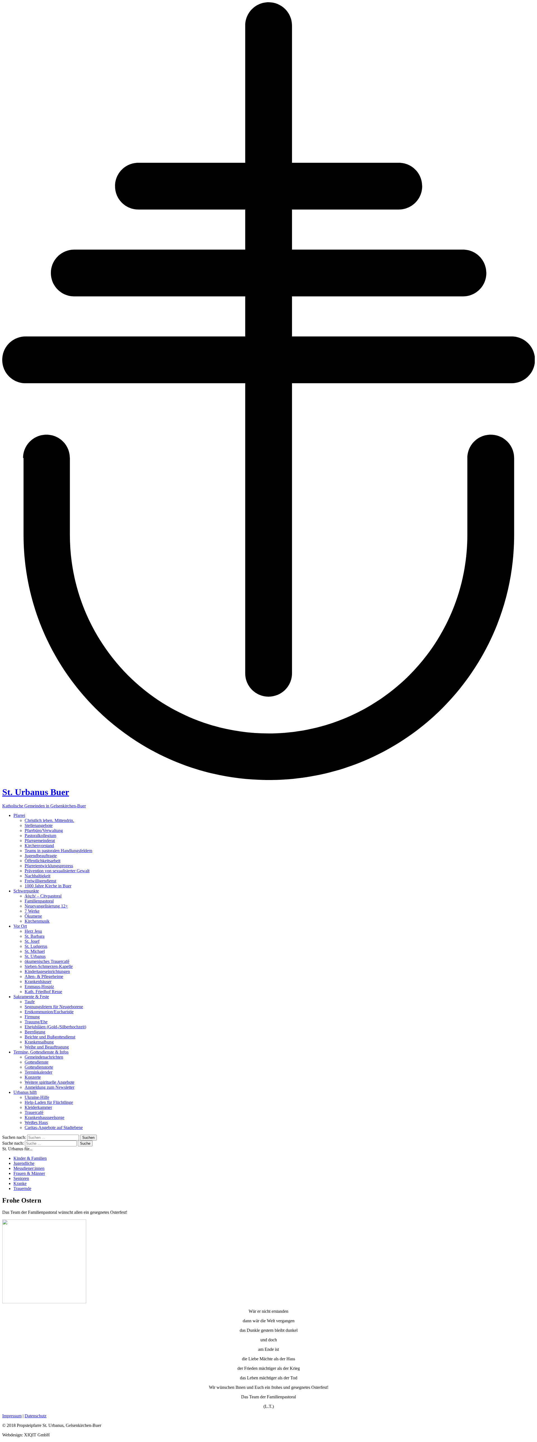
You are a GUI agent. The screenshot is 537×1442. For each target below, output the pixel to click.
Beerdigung (35, 1031)
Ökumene (33, 916)
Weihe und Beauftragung (47, 1047)
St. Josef (32, 941)
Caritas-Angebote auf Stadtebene (54, 1127)
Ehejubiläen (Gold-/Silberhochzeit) (55, 1026)
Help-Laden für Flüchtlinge (49, 1102)
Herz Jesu (33, 931)
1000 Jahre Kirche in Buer (48, 885)
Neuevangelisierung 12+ (46, 906)
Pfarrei (19, 815)
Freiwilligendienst (40, 880)
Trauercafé (34, 1112)
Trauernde (22, 1188)
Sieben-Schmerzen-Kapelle (49, 966)
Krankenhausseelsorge (44, 1117)
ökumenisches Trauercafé (47, 961)
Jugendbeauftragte (41, 855)
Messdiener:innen (28, 1168)
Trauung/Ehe (36, 1021)
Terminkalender (38, 1072)
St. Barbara (34, 936)
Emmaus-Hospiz (39, 986)
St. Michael (35, 951)
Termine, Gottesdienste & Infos (41, 1052)
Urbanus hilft (25, 1092)
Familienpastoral (39, 901)
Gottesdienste (36, 1062)
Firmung (32, 1016)
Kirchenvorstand (39, 845)
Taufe (30, 1001)
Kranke (20, 1183)
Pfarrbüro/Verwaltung (44, 830)
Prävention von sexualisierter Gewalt (57, 870)
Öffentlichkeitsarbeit (42, 860)
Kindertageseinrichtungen (47, 971)
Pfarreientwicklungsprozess (49, 865)
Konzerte (33, 1077)
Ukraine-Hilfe (37, 1097)
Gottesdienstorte (39, 1067)
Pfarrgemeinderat (40, 840)
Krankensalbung (39, 1042)
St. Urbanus (35, 956)
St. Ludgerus (36, 946)
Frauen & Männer (29, 1173)
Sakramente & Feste (31, 996)
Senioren (21, 1178)
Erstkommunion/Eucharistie (49, 1011)
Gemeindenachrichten (44, 1057)
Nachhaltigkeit (37, 875)
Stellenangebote (39, 825)
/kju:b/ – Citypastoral (43, 896)
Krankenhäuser (38, 981)
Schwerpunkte (26, 891)
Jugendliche (23, 1163)
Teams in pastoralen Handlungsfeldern (58, 850)
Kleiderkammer (38, 1107)
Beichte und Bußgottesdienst (50, 1037)
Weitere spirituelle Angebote (49, 1082)
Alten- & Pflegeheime (44, 976)
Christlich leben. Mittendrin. (49, 820)
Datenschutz (35, 1415)
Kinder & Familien (30, 1158)
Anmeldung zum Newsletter (49, 1087)
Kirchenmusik (37, 921)
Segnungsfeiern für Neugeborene (54, 1006)
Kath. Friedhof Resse (43, 991)
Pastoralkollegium (40, 835)
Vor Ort (20, 926)
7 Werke (32, 911)
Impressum (12, 1415)
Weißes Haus (36, 1122)
